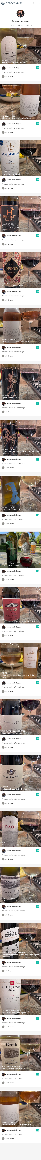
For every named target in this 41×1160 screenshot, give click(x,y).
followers (20, 25)
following (29, 25)
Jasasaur (11, 76)
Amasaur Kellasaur (14, 68)
